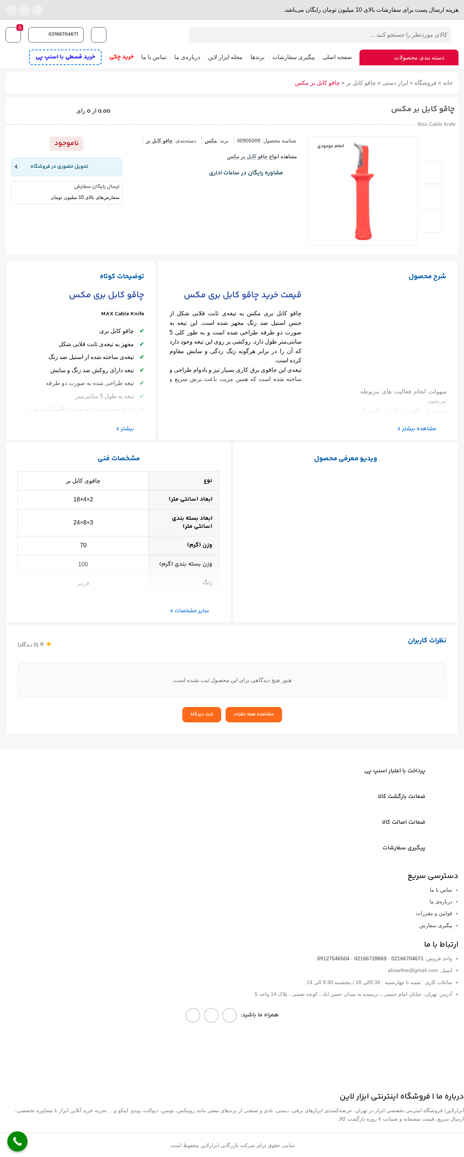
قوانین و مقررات (434, 913)
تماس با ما (441, 890)
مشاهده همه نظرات (254, 714)
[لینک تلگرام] (11, 10)
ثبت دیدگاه (201, 714)
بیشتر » (125, 429)
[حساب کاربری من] (99, 35)
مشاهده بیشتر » (417, 429)
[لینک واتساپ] (24, 10)
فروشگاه (425, 83)
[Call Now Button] (17, 1141)
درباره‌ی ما (441, 901)
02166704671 (63, 34)
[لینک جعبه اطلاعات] (213, 173)
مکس (211, 141)
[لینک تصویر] (237, 1056)
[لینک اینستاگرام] (37, 10)
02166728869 (370, 958)
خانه (448, 83)
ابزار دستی (395, 83)
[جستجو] (197, 35)
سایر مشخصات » (189, 611)
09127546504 (333, 958)
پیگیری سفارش (435, 925)
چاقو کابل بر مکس (247, 156)
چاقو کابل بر (361, 83)
